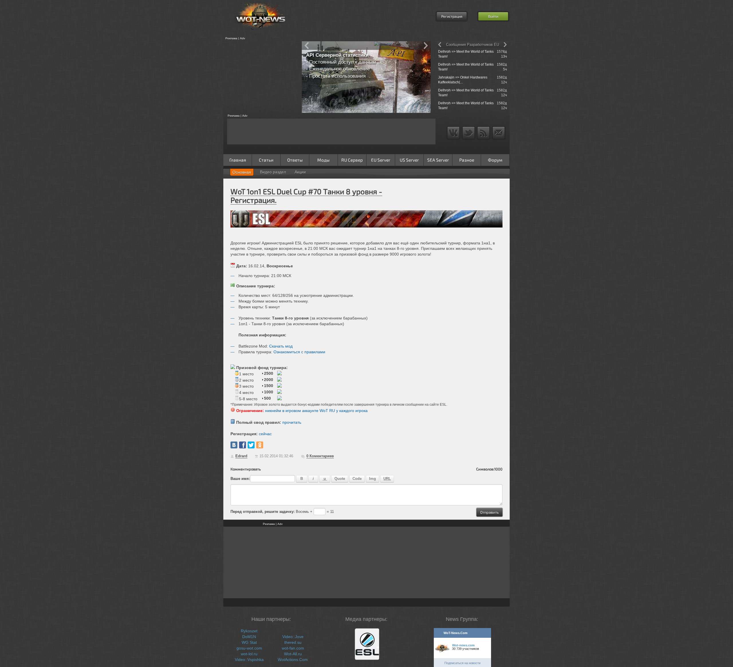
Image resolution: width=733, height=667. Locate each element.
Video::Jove (293, 636)
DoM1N (249, 636)
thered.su (293, 642)
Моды (323, 159)
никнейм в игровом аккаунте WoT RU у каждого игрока (316, 410)
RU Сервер (352, 159)
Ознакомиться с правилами (299, 352)
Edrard (241, 456)
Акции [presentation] (300, 172)
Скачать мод (281, 346)
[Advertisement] (260, 77)
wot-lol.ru (249, 654)
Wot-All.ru (293, 654)
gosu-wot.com (249, 648)
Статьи (266, 159)
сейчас (265, 433)
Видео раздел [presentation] (273, 172)
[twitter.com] (251, 445)
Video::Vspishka (249, 659)
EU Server (380, 159)
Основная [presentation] (241, 172)
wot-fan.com (293, 648)
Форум (495, 159)
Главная (237, 159)
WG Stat (249, 642)
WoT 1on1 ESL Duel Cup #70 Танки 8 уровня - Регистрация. (306, 195)
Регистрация (451, 16)
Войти (493, 16)
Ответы (295, 159)
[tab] (242, 172)
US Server (409, 159)
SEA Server (438, 159)
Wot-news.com (463, 645)
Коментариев (320, 456)
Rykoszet (249, 631)
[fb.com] (242, 445)
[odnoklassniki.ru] (259, 445)
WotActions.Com (293, 659)
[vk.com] (233, 445)
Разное (466, 159)
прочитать (291, 422)
